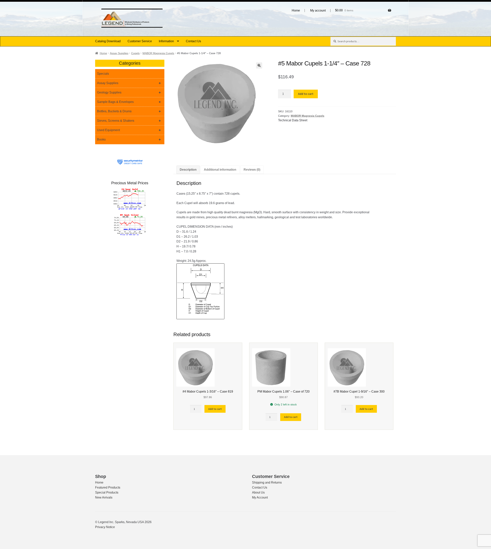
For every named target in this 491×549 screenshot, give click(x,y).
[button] (259, 65)
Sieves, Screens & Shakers (129, 121)
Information (166, 41)
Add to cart (305, 94)
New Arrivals (103, 497)
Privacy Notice (105, 527)
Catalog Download (108, 41)
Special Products (106, 492)
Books (129, 139)
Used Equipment (129, 130)
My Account (260, 497)
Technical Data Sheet (292, 120)
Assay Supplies (119, 53)
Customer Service (140, 41)
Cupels (135, 53)
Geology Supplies (129, 92)
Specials (103, 73)
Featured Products (107, 487)
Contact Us (193, 41)
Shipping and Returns (267, 482)
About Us (258, 492)
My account (318, 10)
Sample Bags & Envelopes (129, 102)
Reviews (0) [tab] (252, 169)
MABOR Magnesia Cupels (158, 53)
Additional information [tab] (220, 169)
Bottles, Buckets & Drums (129, 111)
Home (296, 10)
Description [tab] (188, 169)
